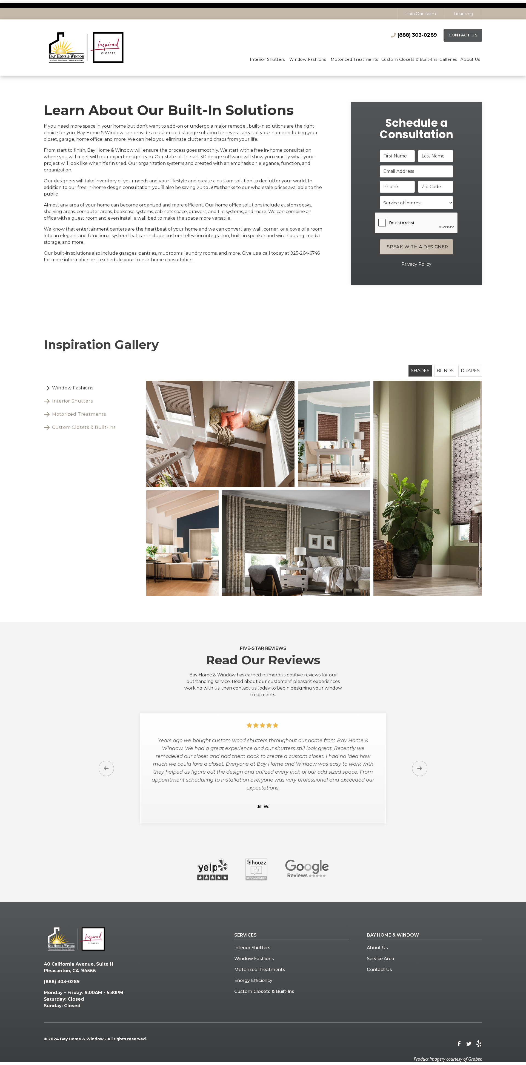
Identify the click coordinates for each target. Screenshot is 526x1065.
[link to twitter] (469, 1043)
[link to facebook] (459, 1043)
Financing (463, 13)
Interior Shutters (252, 947)
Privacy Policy (416, 264)
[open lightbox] (220, 434)
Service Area (380, 958)
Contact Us (462, 35)
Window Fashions (254, 958)
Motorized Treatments (259, 969)
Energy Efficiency (253, 980)
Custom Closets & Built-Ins (264, 991)
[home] (97, 47)
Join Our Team (421, 13)
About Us (377, 947)
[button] (267, 60)
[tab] (82, 388)
